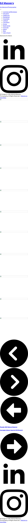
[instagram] (14, 92)
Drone (5, 24)
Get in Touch (6, 33)
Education (6, 13)
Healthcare (6, 15)
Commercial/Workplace (10, 12)
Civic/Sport (6, 22)
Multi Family (6, 26)
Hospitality (6, 19)
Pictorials (6, 27)
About (5, 29)
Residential (6, 17)
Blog (4, 31)
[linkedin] (14, 64)
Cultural (5, 20)
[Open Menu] (0, 9)
